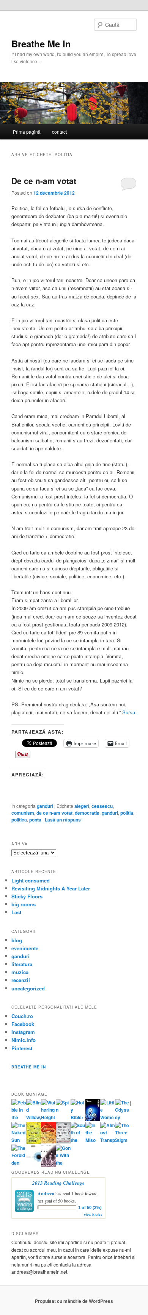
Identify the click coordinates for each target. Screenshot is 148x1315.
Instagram (23, 1031)
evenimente (24, 948)
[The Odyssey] (122, 1117)
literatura (21, 964)
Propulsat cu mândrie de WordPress (74, 1301)
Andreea (46, 1193)
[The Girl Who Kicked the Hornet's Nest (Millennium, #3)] (63, 1141)
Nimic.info (23, 1039)
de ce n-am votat (54, 812)
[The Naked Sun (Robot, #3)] (18, 1140)
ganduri (45, 806)
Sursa (128, 712)
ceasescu (102, 806)
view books (93, 1214)
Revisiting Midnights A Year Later (50, 888)
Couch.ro (22, 1016)
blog (16, 940)
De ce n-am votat (43, 180)
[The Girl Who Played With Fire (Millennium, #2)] (48, 1141)
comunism (22, 812)
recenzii (20, 980)
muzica (19, 972)
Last (16, 912)
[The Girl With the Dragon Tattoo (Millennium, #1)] (33, 1142)
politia (126, 812)
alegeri (81, 806)
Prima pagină (27, 131)
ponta (35, 819)
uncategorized (28, 988)
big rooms (23, 904)
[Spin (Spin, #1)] (63, 1109)
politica (19, 819)
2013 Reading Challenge (58, 1182)
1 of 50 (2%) (90, 1207)
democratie (87, 812)
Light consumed (30, 880)
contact (59, 131)
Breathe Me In (41, 43)
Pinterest (21, 1048)
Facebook (22, 1024)
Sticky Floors (27, 896)
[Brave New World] (48, 1165)
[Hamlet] (92, 1119)
